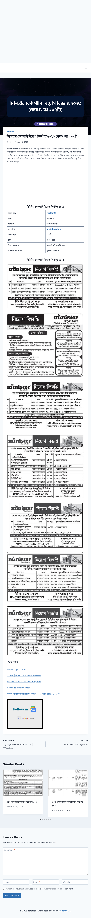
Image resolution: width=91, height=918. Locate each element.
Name (7, 882)
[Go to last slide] (7, 793)
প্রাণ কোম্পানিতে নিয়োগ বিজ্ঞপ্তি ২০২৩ (22, 802)
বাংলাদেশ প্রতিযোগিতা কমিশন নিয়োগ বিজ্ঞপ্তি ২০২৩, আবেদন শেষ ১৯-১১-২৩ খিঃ (33, 694)
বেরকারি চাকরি (51, 213)
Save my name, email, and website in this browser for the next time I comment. (39, 889)
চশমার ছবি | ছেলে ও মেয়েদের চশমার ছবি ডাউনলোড (24, 675)
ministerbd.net (54, 229)
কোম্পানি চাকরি (10, 131)
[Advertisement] (45, 46)
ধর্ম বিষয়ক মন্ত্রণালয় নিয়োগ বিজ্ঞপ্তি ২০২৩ (20, 688)
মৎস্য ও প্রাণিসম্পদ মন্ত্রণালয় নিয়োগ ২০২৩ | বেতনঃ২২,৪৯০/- (18, 744)
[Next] (84, 793)
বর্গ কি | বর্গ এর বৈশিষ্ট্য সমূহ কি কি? (76, 743)
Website (67, 882)
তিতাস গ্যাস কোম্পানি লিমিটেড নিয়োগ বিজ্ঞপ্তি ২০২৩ (24, 682)
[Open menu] (86, 68)
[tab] (40, 819)
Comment (9, 850)
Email (36, 882)
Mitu (10, 142)
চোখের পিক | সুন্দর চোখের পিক (16, 669)
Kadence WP (65, 911)
